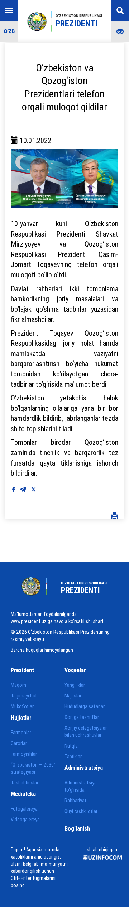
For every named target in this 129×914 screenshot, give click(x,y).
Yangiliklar (74, 685)
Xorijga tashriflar (81, 717)
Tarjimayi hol (24, 695)
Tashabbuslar (24, 782)
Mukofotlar (22, 706)
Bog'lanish (77, 828)
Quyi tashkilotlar (80, 811)
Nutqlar (71, 746)
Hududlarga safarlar (84, 706)
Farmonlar (21, 732)
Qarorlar (19, 743)
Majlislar (72, 695)
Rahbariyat (75, 800)
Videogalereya (25, 819)
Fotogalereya (24, 809)
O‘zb (9, 31)
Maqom (18, 685)
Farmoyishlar (24, 754)
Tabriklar (73, 756)
